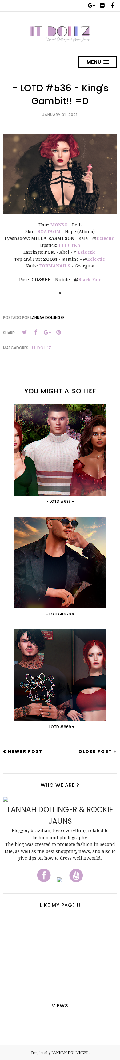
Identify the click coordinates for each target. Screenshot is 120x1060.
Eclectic (105, 238)
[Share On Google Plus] (47, 332)
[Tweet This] (24, 332)
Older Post (95, 751)
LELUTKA (69, 245)
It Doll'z (41, 347)
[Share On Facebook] (36, 332)
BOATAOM (49, 231)
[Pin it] (58, 332)
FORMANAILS (54, 265)
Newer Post (25, 751)
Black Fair (89, 279)
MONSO (59, 224)
